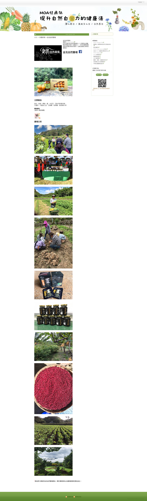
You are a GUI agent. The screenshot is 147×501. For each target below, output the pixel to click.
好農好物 (95, 34)
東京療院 (95, 47)
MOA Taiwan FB (98, 42)
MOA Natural (97, 52)
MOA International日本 (99, 49)
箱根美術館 (96, 56)
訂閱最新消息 (70, 496)
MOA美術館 (96, 54)
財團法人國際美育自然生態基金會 (102, 44)
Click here (70, 42)
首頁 (35, 37)
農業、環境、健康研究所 (99, 60)
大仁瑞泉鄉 (96, 58)
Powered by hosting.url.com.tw (135, 498)
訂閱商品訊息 (78, 496)
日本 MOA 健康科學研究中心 (100, 51)
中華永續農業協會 (98, 63)
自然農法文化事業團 (98, 61)
